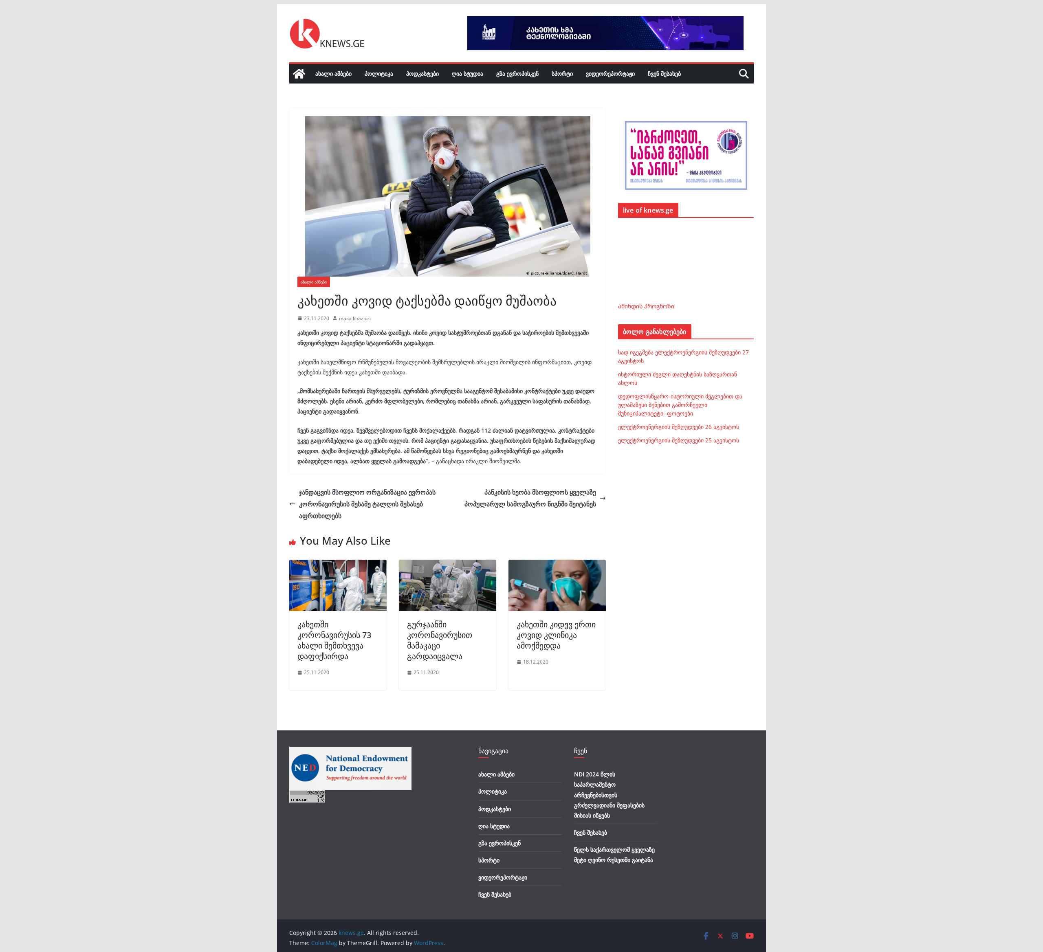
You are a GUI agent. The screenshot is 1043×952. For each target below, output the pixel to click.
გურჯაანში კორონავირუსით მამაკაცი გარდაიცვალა (439, 640)
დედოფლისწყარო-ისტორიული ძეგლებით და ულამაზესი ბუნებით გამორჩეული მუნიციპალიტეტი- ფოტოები (680, 404)
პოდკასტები (422, 73)
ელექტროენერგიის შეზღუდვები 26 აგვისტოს (678, 427)
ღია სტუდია (467, 73)
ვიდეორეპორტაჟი (610, 73)
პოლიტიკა (379, 73)
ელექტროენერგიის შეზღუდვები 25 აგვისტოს (678, 440)
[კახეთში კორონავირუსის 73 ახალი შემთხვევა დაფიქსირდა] (338, 565)
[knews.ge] (299, 74)
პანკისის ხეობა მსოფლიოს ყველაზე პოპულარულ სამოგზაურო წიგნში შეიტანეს (530, 498)
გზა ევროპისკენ (517, 73)
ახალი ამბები (333, 73)
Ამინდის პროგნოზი (646, 306)
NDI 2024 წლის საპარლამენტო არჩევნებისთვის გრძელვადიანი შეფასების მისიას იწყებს (609, 794)
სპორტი (562, 73)
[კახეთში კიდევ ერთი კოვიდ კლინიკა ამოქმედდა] (557, 565)
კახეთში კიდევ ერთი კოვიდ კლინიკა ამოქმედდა (556, 635)
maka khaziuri (355, 318)
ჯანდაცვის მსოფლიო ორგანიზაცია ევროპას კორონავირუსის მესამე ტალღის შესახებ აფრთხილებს (367, 504)
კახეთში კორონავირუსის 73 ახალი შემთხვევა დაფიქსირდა (334, 640)
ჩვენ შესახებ (664, 73)
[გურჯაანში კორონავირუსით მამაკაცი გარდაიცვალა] (447, 565)
